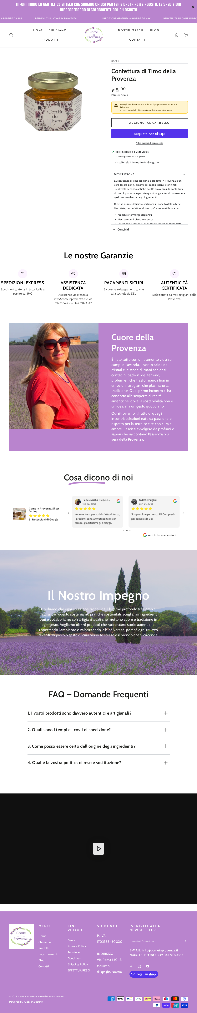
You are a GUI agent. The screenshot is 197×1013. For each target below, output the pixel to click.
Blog (41, 960)
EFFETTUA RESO (79, 970)
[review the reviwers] (174, 502)
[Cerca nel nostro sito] (11, 35)
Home (114, 61)
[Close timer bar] (193, 7)
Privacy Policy (77, 946)
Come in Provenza (27, 996)
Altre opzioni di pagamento (149, 143)
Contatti (43, 966)
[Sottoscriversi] (186, 941)
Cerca (71, 940)
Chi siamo (44, 942)
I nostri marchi (47, 954)
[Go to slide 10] (128, 530)
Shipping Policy (78, 964)
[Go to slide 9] (125, 530)
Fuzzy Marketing (33, 1001)
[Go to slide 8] (122, 530)
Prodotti (43, 948)
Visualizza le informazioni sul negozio (137, 162)
